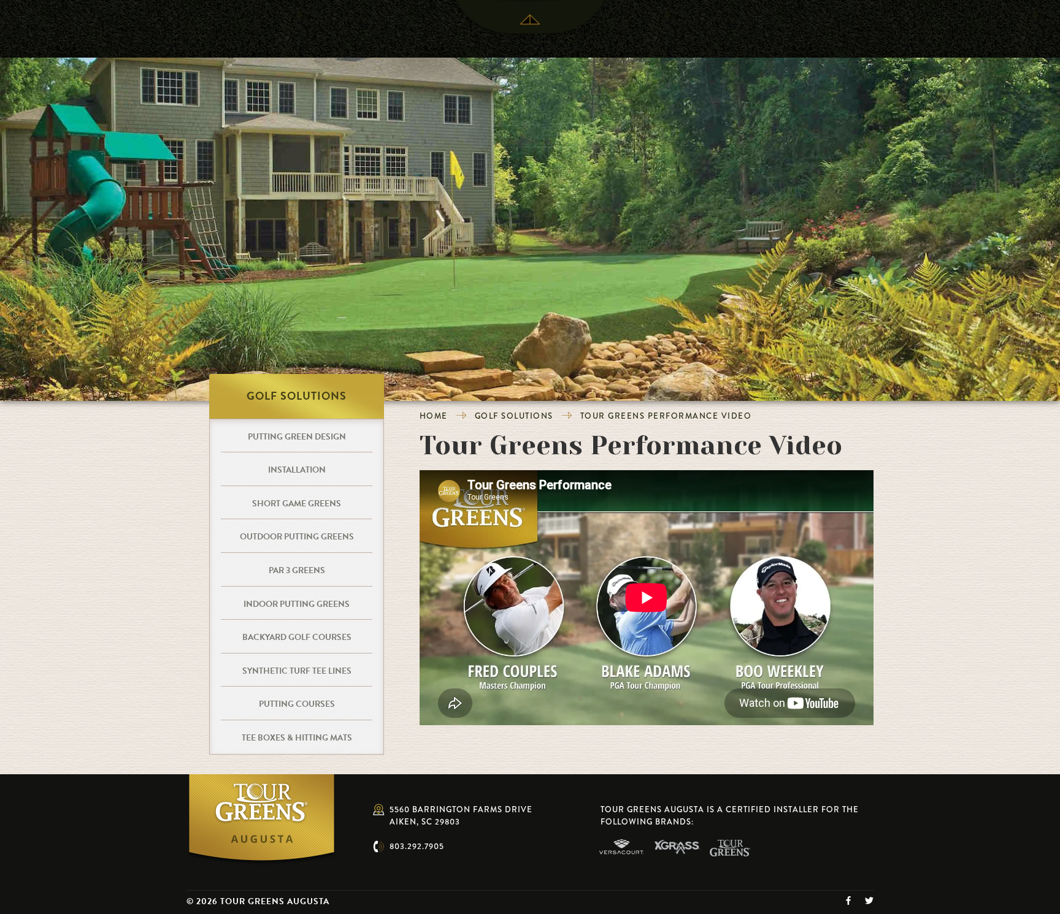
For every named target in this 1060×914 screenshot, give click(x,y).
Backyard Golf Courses (296, 637)
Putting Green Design (297, 436)
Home (434, 416)
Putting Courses (297, 704)
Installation (297, 469)
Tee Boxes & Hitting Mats (297, 737)
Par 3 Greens (297, 570)
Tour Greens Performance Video (666, 416)
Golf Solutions (514, 416)
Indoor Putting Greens (297, 604)
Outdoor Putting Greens (297, 536)
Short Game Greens (296, 503)
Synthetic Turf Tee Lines (296, 671)
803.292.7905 (417, 846)
